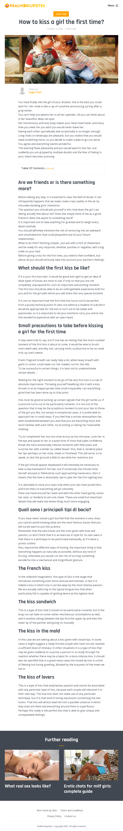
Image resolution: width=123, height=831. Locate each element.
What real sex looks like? (28, 786)
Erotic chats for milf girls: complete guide (87, 789)
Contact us (70, 816)
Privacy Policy (54, 816)
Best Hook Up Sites (47, 810)
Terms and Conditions (71, 810)
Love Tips (61, 13)
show (50, 168)
